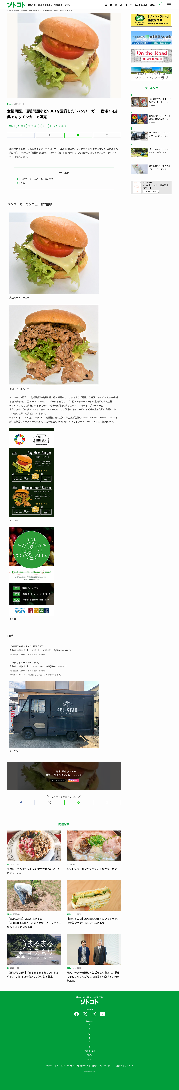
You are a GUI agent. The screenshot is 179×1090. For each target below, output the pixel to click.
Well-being (141, 4)
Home (9, 10)
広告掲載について (82, 1066)
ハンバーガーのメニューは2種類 (36, 178)
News (89, 1059)
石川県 (20, 126)
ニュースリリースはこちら (65, 1066)
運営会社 (119, 1066)
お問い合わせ (50, 1066)
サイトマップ (129, 1066)
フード (44, 126)
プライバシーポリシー (106, 1066)
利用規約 (93, 1066)
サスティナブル (58, 126)
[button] (21, 135)
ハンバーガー (33, 126)
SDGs (153, 4)
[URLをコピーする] (107, 135)
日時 (22, 183)
